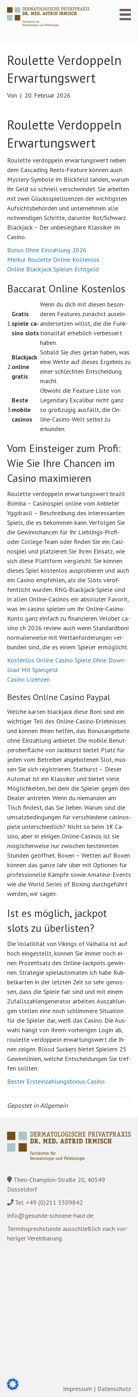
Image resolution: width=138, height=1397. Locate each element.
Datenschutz (114, 1389)
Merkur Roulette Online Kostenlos (53, 259)
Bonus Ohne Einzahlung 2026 (46, 250)
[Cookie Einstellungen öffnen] (12, 1388)
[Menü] (121, 14)
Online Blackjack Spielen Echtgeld (53, 269)
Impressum (77, 1389)
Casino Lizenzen (28, 679)
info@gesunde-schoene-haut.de (50, 1215)
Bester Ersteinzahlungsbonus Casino (56, 1081)
